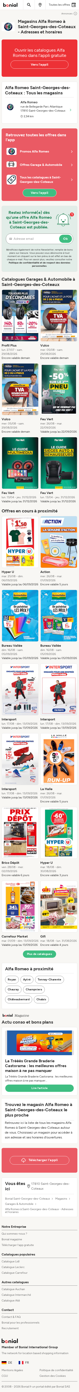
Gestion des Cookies (53, 1376)
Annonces (67, 13)
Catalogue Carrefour (15, 1273)
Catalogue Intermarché (16, 1295)
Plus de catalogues (39, 954)
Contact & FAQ (11, 1317)
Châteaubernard (19, 999)
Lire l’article (39, 1088)
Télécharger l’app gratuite (18, 1245)
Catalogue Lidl (10, 1261)
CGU (5, 1376)
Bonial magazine (12, 1239)
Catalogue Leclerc (13, 1267)
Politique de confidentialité (56, 1370)
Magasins (61, 1198)
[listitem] (20, 325)
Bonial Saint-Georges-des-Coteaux (27, 1198)
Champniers (34, 989)
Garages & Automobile (19, 1204)
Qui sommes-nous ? (14, 1233)
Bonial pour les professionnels (21, 1322)
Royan (12, 979)
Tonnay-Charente (49, 979)
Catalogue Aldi (11, 1300)
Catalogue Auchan (13, 1289)
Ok (65, 239)
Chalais (41, 999)
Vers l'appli (39, 64)
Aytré (27, 979)
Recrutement (10, 1328)
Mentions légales (12, 1370)
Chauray (13, 989)
